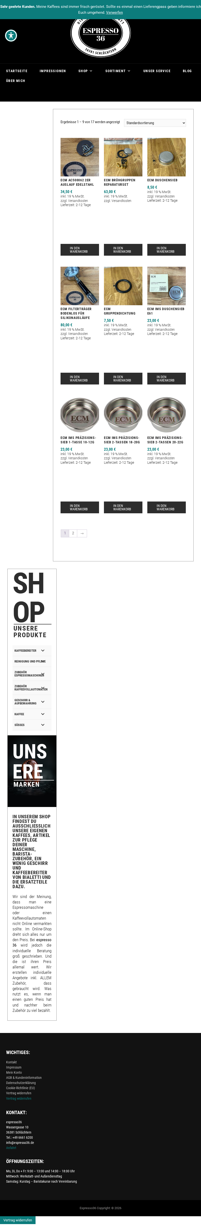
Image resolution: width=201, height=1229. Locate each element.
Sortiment (115, 71)
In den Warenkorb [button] (79, 249)
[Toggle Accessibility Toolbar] (11, 35)
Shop (83, 71)
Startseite (16, 71)
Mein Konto (14, 1072)
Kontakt (11, 1062)
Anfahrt (11, 1148)
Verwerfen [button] (114, 12)
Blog (187, 71)
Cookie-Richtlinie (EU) (20, 1088)
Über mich (15, 81)
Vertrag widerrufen (18, 1093)
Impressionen (53, 71)
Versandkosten (78, 201)
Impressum (14, 1067)
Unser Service (157, 71)
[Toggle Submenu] (42, 650)
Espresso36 (88, 1208)
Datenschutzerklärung (21, 1083)
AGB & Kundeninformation (24, 1078)
